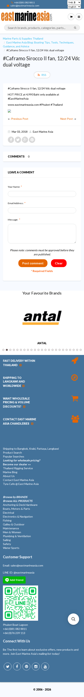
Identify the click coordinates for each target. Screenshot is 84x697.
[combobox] (42, 28)
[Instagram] (36, 666)
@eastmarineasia (24, 572)
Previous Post (19, 118)
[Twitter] (8, 666)
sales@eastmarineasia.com (24, 5)
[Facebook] (17, 666)
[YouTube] (45, 666)
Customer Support (17, 557)
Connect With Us (16, 641)
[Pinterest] (26, 666)
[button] (73, 619)
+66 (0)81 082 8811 (24, 2)
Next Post (66, 118)
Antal (42, 343)
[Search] (75, 28)
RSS (43, 75)
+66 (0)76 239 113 (14, 633)
